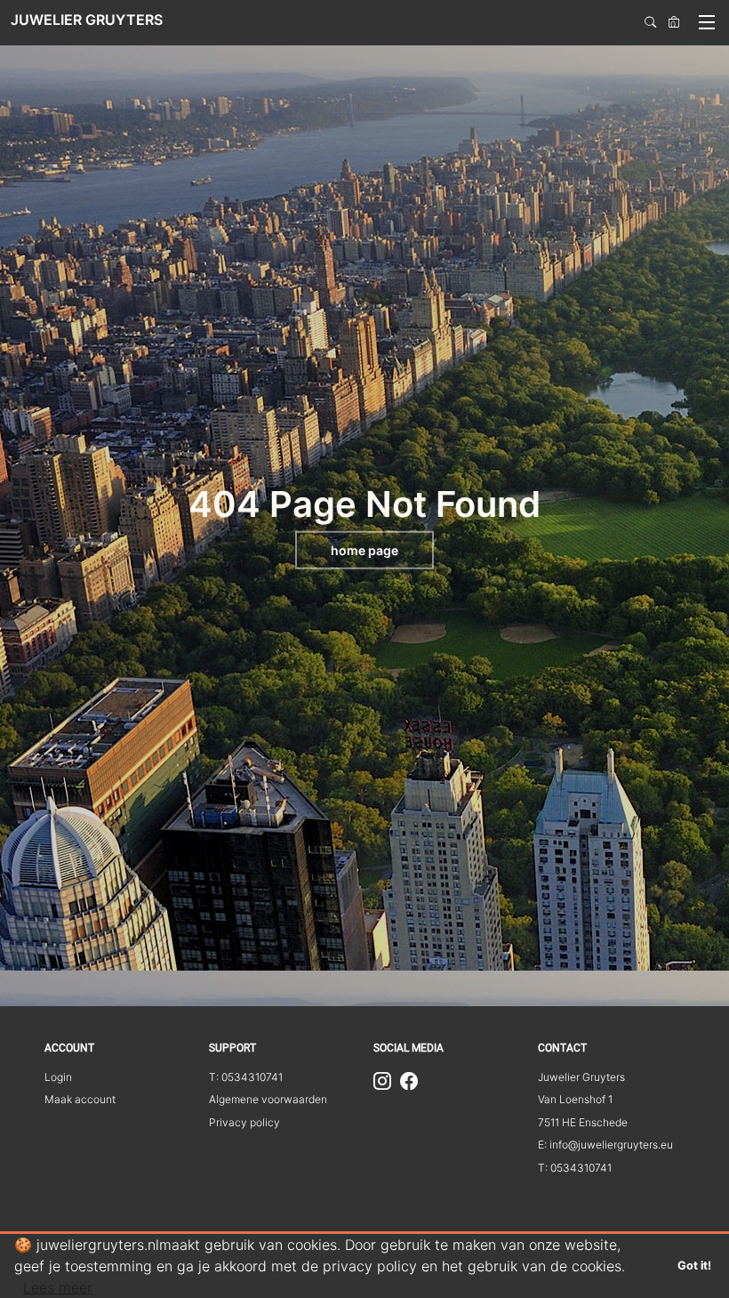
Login (58, 1077)
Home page (364, 550)
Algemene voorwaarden (268, 1099)
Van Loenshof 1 (575, 1099)
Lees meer (57, 1287)
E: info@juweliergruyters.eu (605, 1144)
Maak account (80, 1099)
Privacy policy (244, 1122)
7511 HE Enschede (583, 1122)
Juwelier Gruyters (581, 1077)
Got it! (694, 1265)
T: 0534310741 (246, 1077)
